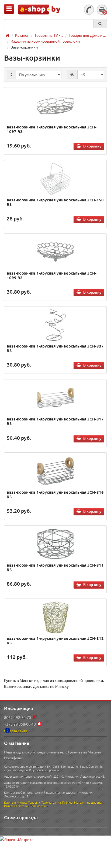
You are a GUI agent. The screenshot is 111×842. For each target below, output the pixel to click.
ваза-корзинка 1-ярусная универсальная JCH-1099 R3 (51, 275)
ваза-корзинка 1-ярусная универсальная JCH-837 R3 (55, 348)
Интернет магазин (16, 806)
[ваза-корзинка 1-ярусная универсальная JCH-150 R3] (55, 179)
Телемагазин (39, 806)
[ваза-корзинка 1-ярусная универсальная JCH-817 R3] (55, 398)
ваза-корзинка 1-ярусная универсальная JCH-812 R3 (55, 640)
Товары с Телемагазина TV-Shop (50, 802)
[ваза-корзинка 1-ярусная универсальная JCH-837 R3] (55, 325)
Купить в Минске (15, 802)
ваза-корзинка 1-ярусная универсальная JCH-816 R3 (55, 494)
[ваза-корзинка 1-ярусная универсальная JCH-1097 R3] (55, 106)
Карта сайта (17, 730)
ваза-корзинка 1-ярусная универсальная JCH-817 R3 (55, 421)
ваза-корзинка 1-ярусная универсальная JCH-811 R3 (55, 567)
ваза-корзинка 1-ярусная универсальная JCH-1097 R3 (51, 129)
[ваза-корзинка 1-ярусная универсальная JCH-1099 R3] (55, 252)
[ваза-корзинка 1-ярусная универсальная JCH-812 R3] (55, 617)
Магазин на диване (87, 802)
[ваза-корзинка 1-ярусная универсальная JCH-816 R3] (55, 471)
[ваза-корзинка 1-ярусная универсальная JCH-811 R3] (55, 544)
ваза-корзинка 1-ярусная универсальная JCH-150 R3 (55, 202)
